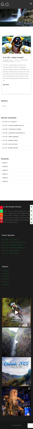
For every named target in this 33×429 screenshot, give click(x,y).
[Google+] (1, 218)
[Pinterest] (1, 207)
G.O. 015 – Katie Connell (13, 58)
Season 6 (5, 181)
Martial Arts (6, 61)
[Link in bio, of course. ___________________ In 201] (16, 371)
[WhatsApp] (1, 211)
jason (16, 60)
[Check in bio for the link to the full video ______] (16, 312)
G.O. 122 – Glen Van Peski (10, 144)
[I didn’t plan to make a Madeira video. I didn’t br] (16, 341)
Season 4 (5, 174)
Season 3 (5, 170)
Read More (6, 84)
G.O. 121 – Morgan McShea (10, 148)
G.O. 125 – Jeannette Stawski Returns (14, 133)
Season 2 (5, 166)
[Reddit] (1, 214)
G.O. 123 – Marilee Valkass (10, 140)
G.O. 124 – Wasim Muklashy (11, 137)
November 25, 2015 (7, 60)
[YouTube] (1, 221)
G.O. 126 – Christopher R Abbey (12, 129)
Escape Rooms (24, 60)
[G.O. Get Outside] (5, 4)
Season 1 (12, 61)
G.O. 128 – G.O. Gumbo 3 (10, 122)
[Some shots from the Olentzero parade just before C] (16, 401)
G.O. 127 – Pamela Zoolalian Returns (13, 125)
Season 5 (5, 178)
